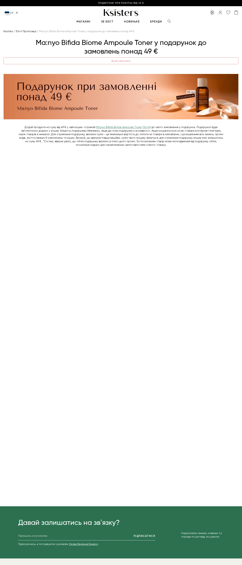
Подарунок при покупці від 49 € (121, 3)
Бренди (156, 21)
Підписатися (144, 536)
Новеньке (132, 21)
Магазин (84, 21)
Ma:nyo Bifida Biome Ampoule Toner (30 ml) (123, 127)
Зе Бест (107, 21)
